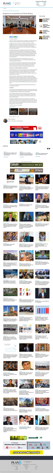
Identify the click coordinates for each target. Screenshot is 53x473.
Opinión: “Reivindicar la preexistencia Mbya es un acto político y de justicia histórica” (42, 153)
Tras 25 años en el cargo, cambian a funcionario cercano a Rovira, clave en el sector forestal (10, 206)
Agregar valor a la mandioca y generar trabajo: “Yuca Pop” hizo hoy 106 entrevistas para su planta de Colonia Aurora (10, 339)
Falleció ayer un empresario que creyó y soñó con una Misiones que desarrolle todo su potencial (42, 263)
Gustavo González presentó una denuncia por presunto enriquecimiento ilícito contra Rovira (41, 245)
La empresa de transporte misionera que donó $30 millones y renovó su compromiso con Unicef (42, 409)
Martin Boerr (28, 461)
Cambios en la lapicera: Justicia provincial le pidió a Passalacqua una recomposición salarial (25, 282)
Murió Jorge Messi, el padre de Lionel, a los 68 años (25, 428)
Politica (26, 468)
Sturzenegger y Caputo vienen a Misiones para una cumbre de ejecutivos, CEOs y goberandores (9, 282)
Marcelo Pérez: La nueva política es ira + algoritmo (42, 302)
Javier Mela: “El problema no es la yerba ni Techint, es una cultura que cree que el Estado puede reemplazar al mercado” (10, 154)
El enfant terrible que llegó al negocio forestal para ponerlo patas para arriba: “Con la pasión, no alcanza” (26, 188)
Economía (16, 466)
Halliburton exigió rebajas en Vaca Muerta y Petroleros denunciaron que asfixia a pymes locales (42, 428)
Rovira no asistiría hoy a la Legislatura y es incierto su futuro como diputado (10, 374)
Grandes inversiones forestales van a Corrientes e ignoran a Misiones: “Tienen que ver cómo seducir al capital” (42, 188)
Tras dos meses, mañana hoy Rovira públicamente (9, 245)
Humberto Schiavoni (24, 156)
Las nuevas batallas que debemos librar (26, 154)
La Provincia (36, 466)
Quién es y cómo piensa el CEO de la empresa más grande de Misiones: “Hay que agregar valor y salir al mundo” (10, 226)
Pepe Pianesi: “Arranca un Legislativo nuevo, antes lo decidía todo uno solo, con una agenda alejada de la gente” (42, 356)
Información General (26, 466)
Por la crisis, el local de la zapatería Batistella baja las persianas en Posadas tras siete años (42, 225)
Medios (36, 467)
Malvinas (26, 467)
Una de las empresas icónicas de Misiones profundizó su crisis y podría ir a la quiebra (25, 411)
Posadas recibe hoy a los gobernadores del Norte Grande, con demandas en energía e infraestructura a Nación (26, 393)
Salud (36, 468)
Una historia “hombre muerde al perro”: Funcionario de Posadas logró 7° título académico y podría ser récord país (10, 391)
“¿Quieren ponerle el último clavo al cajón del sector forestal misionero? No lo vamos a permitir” (10, 187)
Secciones (4, 8)
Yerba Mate (16, 469)
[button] (49, 148)
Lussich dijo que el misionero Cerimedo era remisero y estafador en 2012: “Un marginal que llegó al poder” (42, 207)
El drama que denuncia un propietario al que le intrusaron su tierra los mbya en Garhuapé (10, 299)
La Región (16, 467)
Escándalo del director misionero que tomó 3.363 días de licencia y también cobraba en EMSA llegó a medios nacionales (26, 338)
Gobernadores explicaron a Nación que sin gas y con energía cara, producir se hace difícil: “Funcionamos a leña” (42, 374)
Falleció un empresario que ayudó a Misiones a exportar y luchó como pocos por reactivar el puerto (26, 245)
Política (17, 468)
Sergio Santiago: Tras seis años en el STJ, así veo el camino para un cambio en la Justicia (26, 373)
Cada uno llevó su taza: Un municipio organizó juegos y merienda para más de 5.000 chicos (10, 409)
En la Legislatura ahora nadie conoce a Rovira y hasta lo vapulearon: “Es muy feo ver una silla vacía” (41, 337)
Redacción (6, 157)
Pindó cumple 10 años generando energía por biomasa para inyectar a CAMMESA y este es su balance (10, 319)
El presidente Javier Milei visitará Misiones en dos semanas (25, 205)
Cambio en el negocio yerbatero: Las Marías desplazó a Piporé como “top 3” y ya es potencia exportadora (26, 300)
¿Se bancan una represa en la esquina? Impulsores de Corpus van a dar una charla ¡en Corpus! (26, 264)
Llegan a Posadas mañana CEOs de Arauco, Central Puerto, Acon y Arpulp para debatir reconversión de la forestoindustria (10, 264)
